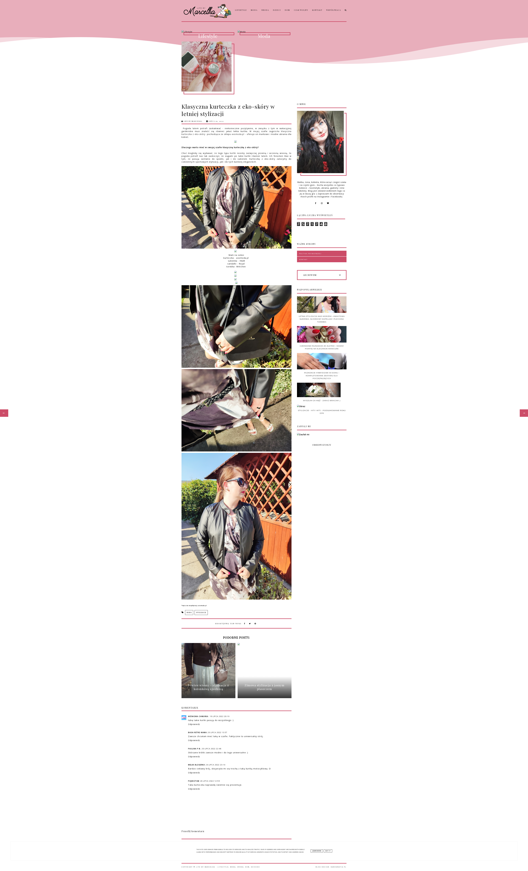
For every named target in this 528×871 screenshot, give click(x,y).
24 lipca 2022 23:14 (215, 765)
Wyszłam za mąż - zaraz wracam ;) (321, 400)
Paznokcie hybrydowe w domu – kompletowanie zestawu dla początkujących (321, 375)
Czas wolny (301, 10)
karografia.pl (338, 867)
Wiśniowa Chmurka (198, 716)
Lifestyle (241, 10)
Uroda (265, 10)
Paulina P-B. (194, 749)
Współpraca (333, 10)
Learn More (316, 851)
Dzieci (277, 10)
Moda (254, 10)
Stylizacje (201, 612)
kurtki (233, 153)
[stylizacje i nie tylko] (264, 31)
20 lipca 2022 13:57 (217, 732)
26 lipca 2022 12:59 (210, 781)
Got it (328, 851)
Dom (287, 10)
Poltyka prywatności (310, 254)
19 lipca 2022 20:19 (219, 716)
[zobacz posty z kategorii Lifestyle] (208, 31)
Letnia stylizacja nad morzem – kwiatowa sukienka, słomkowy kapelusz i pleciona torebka (322, 319)
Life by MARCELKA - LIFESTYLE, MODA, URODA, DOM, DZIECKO (228, 867)
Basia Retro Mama (197, 732)
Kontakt (317, 10)
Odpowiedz (194, 724)
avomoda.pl (238, 134)
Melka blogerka (196, 765)
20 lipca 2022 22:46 (211, 749)
